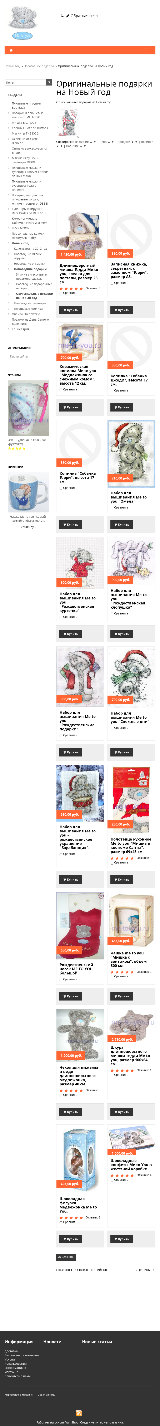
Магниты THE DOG (25, 133)
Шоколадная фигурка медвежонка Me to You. (78, 1205)
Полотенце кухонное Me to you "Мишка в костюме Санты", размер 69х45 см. (131, 845)
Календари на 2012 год (30, 248)
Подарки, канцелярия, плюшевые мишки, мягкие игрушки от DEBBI (30, 199)
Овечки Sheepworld (26, 314)
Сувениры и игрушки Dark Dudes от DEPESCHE (29, 211)
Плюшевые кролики (28, 309)
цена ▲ (105, 142)
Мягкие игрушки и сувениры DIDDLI (25, 160)
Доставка (11, 1351)
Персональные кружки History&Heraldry (28, 236)
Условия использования (16, 1361)
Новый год (12, 66)
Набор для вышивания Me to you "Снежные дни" (130, 717)
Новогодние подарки (39, 66)
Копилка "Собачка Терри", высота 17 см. (78, 477)
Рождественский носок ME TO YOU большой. (76, 968)
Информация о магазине (15, 1370)
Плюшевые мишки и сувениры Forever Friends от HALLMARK (30, 172)
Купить (72, 310)
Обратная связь (85, 15)
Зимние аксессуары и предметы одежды (31, 276)
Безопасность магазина (22, 1355)
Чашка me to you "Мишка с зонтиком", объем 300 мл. (129, 959)
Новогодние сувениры (30, 303)
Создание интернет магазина (101, 1422)
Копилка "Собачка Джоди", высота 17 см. (129, 380)
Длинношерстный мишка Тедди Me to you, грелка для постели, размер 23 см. (79, 273)
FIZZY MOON (21, 228)
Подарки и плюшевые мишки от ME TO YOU (28, 115)
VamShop (72, 1422)
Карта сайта (19, 356)
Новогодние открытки (29, 264)
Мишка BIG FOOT (24, 123)
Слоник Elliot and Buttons (30, 128)
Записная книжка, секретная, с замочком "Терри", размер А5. (129, 270)
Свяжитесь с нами (18, 1376)
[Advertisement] (105, 179)
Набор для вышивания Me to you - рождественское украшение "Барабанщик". (78, 837)
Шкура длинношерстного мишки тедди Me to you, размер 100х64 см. (130, 1055)
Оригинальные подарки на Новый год (34, 296)
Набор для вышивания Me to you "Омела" (129, 497)
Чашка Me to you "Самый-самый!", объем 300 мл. (28, 519)
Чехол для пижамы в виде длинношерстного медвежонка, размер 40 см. (79, 1075)
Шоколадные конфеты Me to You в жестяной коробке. (131, 1164)
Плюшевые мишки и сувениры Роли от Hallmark (26, 185)
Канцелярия (21, 329)
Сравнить (67, 1257)
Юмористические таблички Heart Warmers (30, 220)
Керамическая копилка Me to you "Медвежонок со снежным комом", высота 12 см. (78, 375)
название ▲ (83, 142)
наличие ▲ (74, 146)
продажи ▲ (126, 142)
